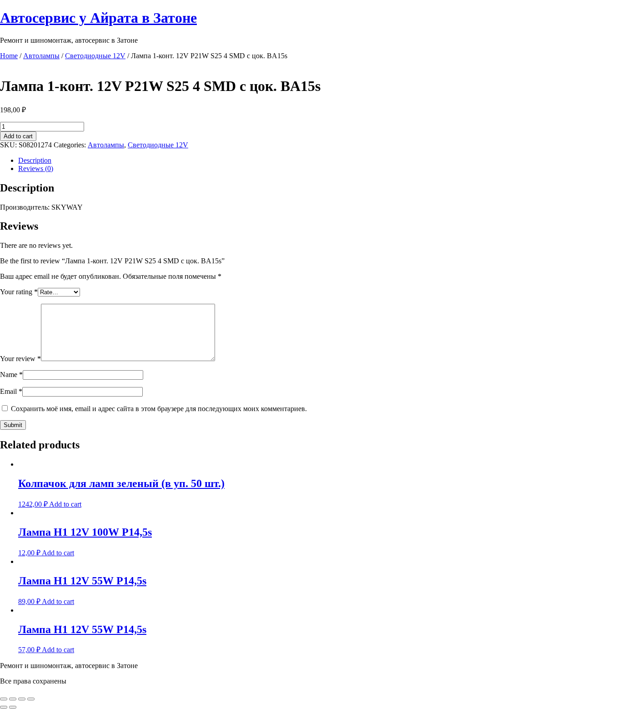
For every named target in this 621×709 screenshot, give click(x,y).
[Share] (12, 699)
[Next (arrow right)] (12, 707)
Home (9, 56)
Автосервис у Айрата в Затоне (98, 18)
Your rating (19, 292)
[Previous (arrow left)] (3, 707)
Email (11, 391)
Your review (20, 358)
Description (34, 160)
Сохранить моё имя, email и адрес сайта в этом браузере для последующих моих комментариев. (159, 408)
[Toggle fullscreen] (21, 699)
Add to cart (18, 136)
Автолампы (41, 56)
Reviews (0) (35, 168)
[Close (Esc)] (3, 699)
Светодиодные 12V (95, 56)
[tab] (319, 160)
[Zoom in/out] (31, 699)
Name (11, 374)
